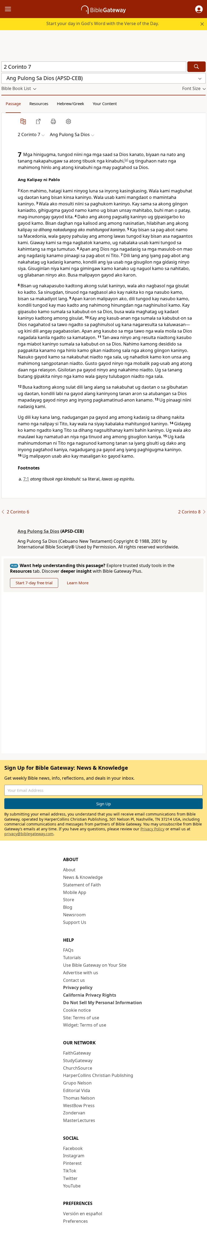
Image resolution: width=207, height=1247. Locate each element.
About (69, 870)
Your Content (105, 103)
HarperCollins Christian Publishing (98, 1075)
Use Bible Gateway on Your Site (94, 965)
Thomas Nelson (79, 1098)
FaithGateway (77, 1053)
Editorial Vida (76, 1090)
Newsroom (74, 915)
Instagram (73, 1156)
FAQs (68, 950)
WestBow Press (79, 1105)
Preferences (75, 1221)
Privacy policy (77, 987)
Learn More (77, 582)
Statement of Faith (82, 885)
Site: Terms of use (81, 1018)
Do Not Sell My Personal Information (102, 1003)
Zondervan (74, 1113)
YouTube (72, 1186)
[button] (199, 9)
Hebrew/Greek (70, 103)
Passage (13, 103)
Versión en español (82, 1214)
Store (68, 900)
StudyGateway (77, 1060)
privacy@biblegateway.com (28, 833)
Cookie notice (77, 1010)
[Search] (196, 66)
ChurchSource (77, 1068)
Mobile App (74, 892)
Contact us (74, 980)
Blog (67, 907)
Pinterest (72, 1163)
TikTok (69, 1171)
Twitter (70, 1178)
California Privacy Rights (89, 995)
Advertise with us (80, 973)
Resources (38, 103)
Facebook (73, 1148)
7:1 (26, 479)
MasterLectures (79, 1120)
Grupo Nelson (77, 1083)
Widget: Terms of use (84, 1025)
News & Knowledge (83, 877)
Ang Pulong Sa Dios (38, 531)
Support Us (74, 922)
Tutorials (72, 958)
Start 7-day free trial (34, 582)
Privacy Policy (152, 828)
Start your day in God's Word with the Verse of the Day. (102, 23)
